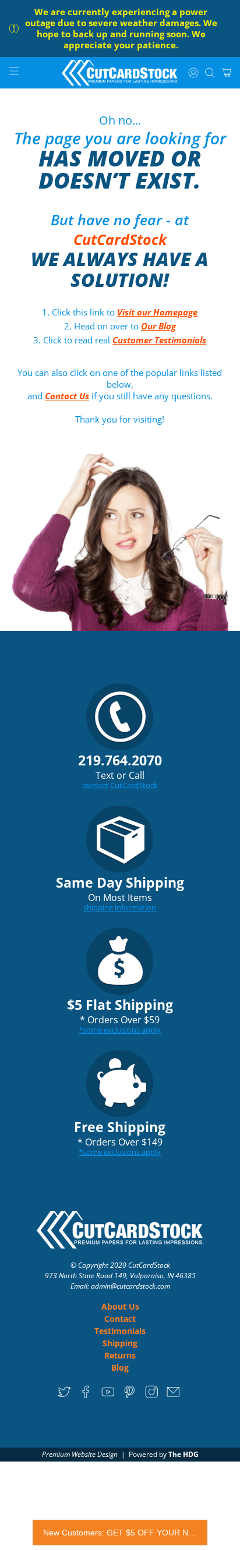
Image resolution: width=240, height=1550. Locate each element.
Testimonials (120, 1330)
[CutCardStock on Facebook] (86, 1395)
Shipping (120, 1343)
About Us (120, 1306)
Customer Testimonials (159, 340)
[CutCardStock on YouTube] (108, 1395)
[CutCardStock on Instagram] (151, 1395)
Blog (120, 1367)
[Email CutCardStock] (173, 1395)
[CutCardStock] (120, 73)
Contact (120, 1318)
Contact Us (67, 396)
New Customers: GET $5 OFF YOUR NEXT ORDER (120, 1532)
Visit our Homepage (157, 312)
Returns (120, 1355)
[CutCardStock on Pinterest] (129, 1395)
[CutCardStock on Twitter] (64, 1395)
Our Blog (158, 326)
